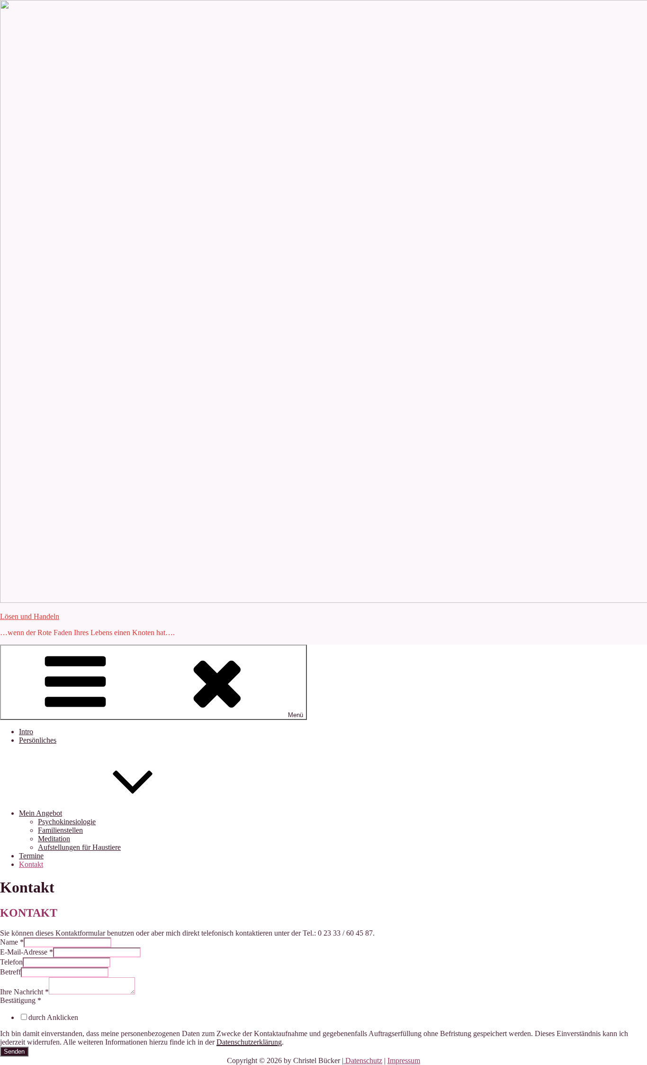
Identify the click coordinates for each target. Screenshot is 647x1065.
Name (12, 942)
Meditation (54, 839)
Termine (31, 856)
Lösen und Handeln (29, 616)
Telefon (11, 962)
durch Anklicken (53, 1017)
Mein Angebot (40, 813)
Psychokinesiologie (67, 822)
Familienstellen (60, 830)
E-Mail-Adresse (26, 952)
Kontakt (31, 864)
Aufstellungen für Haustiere (79, 847)
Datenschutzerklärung (249, 1042)
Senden (14, 1051)
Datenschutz (362, 1060)
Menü (295, 715)
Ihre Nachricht (24, 992)
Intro (26, 732)
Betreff (10, 972)
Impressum (403, 1060)
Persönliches (37, 740)
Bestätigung (20, 1000)
